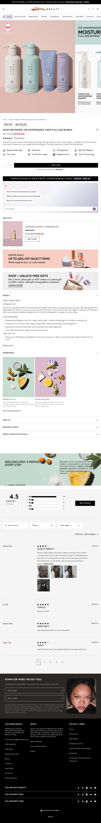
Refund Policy (73, 739)
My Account (9, 773)
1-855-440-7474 (10, 744)
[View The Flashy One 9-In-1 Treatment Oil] (13, 233)
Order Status (9, 749)
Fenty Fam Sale (20, 16)
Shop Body (79, 16)
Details (6, 295)
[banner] (50, 258)
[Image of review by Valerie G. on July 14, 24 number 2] (57, 571)
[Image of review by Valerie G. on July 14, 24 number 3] (70, 571)
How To (7, 420)
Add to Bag (32, 239)
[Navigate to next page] (95, 662)
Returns (7, 759)
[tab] (15, 485)
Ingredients (9, 353)
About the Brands (36, 741)
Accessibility (73, 753)
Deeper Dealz (33, 16)
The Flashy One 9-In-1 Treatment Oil (42, 227)
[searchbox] (17, 525)
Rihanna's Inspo (11, 427)
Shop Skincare (68, 16)
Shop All (44, 16)
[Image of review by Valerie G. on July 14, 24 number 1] (43, 571)
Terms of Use (73, 734)
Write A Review (85, 503)
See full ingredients (12, 411)
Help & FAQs (9, 768)
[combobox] (42, 525)
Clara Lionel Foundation (38, 746)
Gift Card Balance (11, 778)
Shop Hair (90, 16)
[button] (37, 66)
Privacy (71, 729)
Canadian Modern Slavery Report (80, 748)
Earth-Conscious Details (15, 434)
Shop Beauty (54, 16)
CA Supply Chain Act (76, 743)
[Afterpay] (59, 169)
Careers (32, 751)
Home (5, 119)
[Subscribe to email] (61, 690)
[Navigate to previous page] (5, 662)
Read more (48, 564)
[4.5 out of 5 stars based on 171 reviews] (8, 138)
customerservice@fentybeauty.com (17, 739)
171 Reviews (19, 138)
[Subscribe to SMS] (61, 698)
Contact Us (9, 763)
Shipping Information (12, 754)
